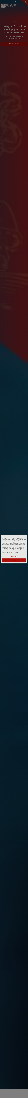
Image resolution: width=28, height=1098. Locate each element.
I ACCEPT (14, 560)
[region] (14, 549)
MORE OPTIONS (14, 556)
